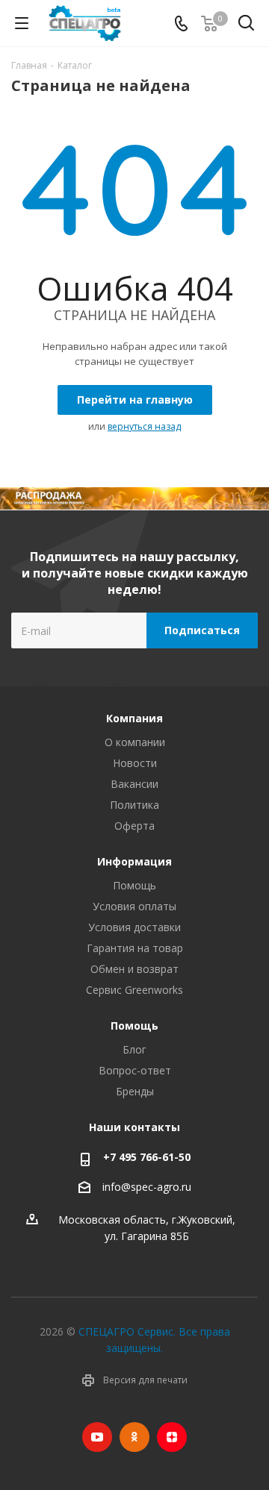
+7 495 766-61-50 (147, 1157)
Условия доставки (134, 927)
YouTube (97, 1437)
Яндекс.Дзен (172, 1437)
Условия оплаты (134, 906)
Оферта (134, 825)
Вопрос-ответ (135, 1070)
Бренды (135, 1091)
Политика (134, 805)
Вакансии (134, 784)
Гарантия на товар (135, 948)
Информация (134, 861)
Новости (135, 763)
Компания (134, 718)
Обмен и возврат (134, 969)
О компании (135, 742)
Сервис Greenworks (134, 990)
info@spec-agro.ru (146, 1187)
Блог (134, 1049)
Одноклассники (134, 1437)
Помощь (134, 885)
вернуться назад (144, 426)
